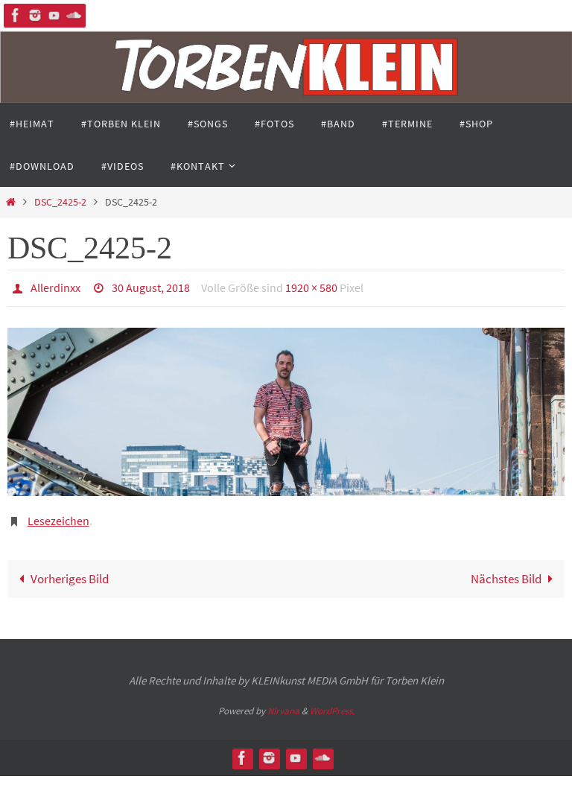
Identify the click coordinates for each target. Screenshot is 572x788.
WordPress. (332, 702)
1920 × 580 (311, 286)
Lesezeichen (58, 514)
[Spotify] (74, 15)
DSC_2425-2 (60, 202)
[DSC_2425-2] (286, 407)
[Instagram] (35, 15)
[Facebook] (16, 15)
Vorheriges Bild (70, 571)
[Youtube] (54, 15)
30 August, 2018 (151, 286)
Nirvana (283, 702)
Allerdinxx (55, 286)
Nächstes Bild (506, 571)
